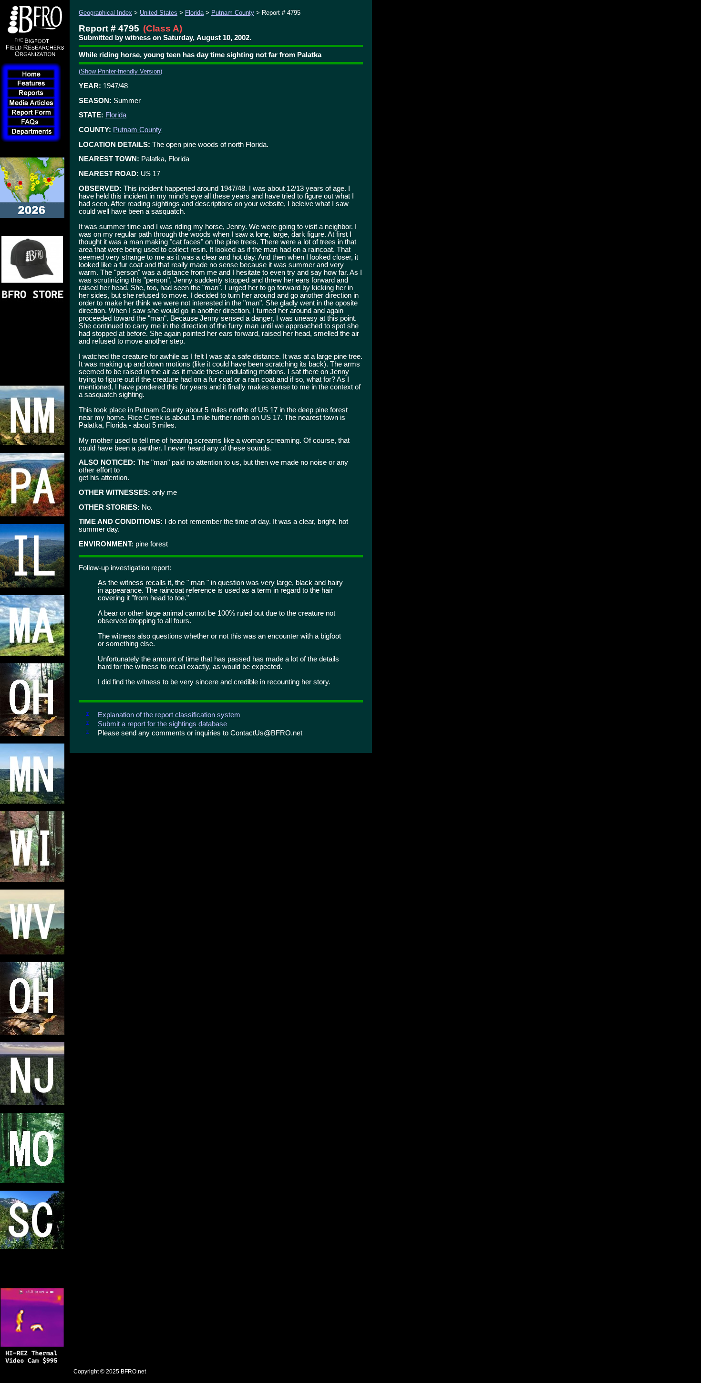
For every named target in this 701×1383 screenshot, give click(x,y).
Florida (194, 12)
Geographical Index (105, 12)
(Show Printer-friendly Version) (120, 71)
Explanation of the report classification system (169, 715)
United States (158, 12)
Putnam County (232, 12)
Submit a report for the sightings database (162, 724)
